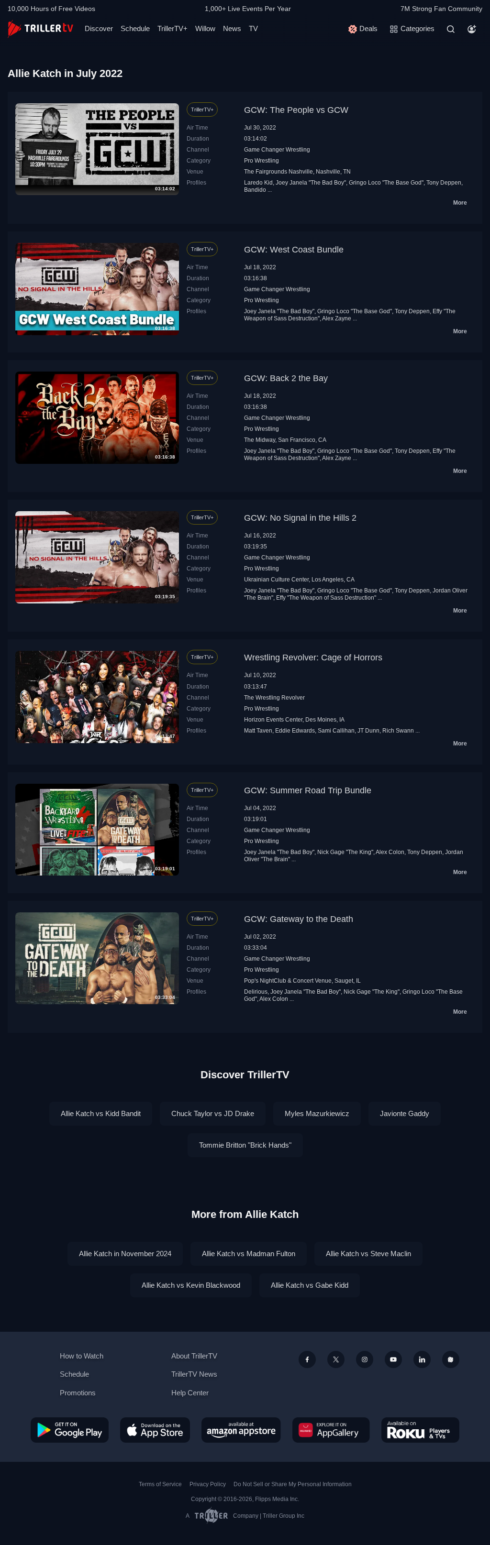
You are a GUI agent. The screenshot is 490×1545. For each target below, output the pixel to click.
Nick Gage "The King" (345, 852)
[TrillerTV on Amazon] (241, 1429)
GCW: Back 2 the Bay (286, 378)
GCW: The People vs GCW (296, 110)
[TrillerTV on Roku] (420, 1429)
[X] (336, 1359)
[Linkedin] (422, 1359)
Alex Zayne (336, 318)
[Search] (450, 29)
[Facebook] (307, 1359)
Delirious (255, 991)
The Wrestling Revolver (274, 697)
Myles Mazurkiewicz (317, 1113)
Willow (205, 28)
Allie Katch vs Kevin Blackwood (191, 1285)
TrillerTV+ (172, 28)
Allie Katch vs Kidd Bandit (101, 1113)
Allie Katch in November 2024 (125, 1253)
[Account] (471, 29)
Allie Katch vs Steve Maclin (368, 1253)
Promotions (78, 1393)
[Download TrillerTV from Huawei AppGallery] (331, 1429)
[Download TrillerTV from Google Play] (70, 1429)
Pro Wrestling (261, 160)
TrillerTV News (194, 1374)
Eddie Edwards (295, 730)
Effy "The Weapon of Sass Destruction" (326, 597)
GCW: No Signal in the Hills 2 (300, 518)
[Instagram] (364, 1359)
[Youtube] (393, 1359)
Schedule (135, 28)
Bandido (255, 189)
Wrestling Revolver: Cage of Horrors (313, 657)
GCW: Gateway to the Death (298, 919)
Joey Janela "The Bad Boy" (311, 182)
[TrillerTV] (40, 29)
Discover (99, 28)
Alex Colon (390, 852)
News (232, 28)
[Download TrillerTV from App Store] (155, 1429)
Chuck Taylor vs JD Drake (212, 1113)
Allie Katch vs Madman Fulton (248, 1253)
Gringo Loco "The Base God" (386, 182)
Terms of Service (160, 1484)
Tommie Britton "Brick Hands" (245, 1145)
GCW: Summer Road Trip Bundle (307, 790)
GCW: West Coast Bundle (294, 249)
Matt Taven (258, 730)
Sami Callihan (336, 730)
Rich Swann (398, 730)
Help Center (190, 1393)
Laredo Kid (258, 182)
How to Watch (81, 1356)
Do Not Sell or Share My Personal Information (293, 1484)
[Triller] (450, 1359)
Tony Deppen (443, 182)
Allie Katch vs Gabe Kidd (309, 1285)
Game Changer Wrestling (277, 149)
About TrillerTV (194, 1356)
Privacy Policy (207, 1484)
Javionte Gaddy (404, 1113)
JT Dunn (368, 730)
